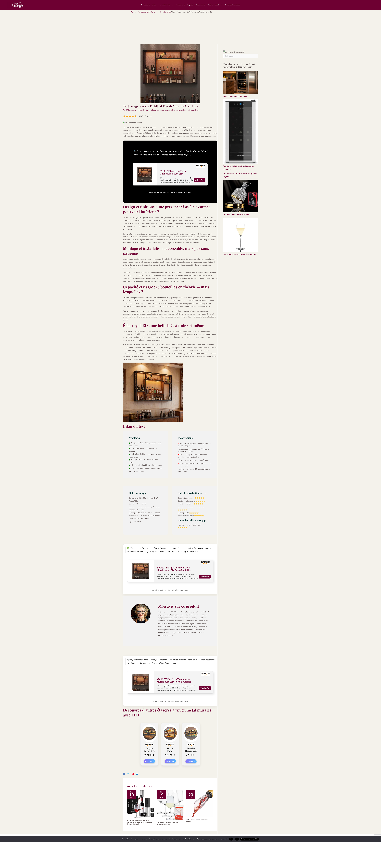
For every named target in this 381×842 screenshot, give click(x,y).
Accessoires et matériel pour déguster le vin (182, 110)
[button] (373, 5)
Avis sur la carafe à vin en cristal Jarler (236, 214)
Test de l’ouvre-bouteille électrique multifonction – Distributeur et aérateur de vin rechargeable (139, 822)
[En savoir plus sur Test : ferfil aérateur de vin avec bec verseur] (199, 804)
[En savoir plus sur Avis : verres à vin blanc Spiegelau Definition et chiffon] (170, 805)
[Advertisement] (190, 29)
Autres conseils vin (215, 5)
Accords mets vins (166, 5)
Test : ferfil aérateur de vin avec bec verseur (197, 820)
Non (236, 839)
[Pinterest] (133, 773)
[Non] (379, 839)
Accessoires (200, 5)
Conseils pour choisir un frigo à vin (235, 96)
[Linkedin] (137, 773)
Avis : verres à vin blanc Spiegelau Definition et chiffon (167, 823)
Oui (231, 839)
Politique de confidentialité (249, 839)
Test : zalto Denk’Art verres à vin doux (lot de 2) (239, 254)
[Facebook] (124, 773)
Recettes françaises (232, 5)
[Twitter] (128, 773)
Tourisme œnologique (184, 5)
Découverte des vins (148, 5)
